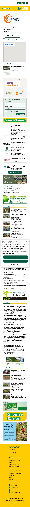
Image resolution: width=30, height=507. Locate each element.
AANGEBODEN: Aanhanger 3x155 (11, 189)
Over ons (11, 459)
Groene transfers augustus (18, 370)
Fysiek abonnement (14, 457)
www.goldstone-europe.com (12, 39)
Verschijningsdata (13, 481)
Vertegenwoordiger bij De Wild (18, 143)
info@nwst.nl (14, 485)
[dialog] (15, 254)
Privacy (10, 477)
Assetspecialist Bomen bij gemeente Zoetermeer (18, 137)
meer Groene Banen (15, 172)
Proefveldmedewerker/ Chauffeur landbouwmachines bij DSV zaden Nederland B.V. (18, 166)
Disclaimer (11, 475)
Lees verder (12, 253)
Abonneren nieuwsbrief (15, 466)
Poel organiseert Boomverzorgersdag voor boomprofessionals (17, 228)
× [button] (26, 241)
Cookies (11, 479)
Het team (11, 468)
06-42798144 (14, 490)
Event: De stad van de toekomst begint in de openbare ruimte (17, 235)
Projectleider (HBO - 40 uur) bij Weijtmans (18, 159)
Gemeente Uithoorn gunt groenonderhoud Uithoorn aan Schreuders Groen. (14, 286)
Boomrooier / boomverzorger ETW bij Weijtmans (18, 124)
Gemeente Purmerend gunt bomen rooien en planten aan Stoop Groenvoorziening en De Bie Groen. (14, 276)
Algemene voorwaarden (15, 473)
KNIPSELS (6, 302)
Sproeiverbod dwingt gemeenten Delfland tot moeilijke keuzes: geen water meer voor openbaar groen (19, 377)
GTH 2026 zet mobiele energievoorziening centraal (18, 222)
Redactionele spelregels (15, 470)
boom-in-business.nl (20, 502)
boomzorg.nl (19, 500)
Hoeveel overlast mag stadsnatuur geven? (17, 390)
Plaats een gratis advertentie (11, 192)
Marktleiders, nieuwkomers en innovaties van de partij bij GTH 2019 (18, 68)
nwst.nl (19, 504)
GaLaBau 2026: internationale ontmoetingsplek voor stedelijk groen (18, 216)
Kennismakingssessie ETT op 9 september (18, 209)
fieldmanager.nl (10, 498)
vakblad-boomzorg (16, 492)
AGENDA (6, 206)
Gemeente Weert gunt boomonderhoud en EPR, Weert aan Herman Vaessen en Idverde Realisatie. (14, 270)
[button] (15, 265)
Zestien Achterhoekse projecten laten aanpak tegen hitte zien (17, 384)
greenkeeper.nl (19, 498)
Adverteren (12, 471)
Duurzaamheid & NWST (15, 460)
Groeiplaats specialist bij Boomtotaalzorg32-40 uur (18, 148)
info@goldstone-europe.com (12, 37)
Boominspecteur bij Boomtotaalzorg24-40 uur (18, 153)
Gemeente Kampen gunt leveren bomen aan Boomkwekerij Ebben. (13, 281)
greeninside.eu (12, 504)
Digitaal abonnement (14, 464)
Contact (11, 462)
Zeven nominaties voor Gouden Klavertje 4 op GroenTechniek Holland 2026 (18, 396)
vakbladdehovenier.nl (8, 502)
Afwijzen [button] (15, 261)
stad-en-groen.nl (10, 500)
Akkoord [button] (15, 257)
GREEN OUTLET (9, 186)
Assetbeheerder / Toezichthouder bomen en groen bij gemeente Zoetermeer (18, 131)
